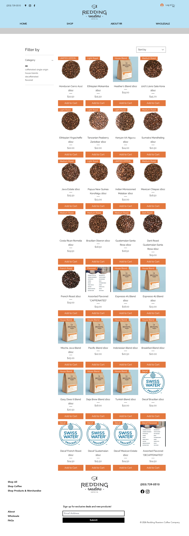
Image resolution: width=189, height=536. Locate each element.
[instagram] (29, 5)
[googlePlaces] (25, 5)
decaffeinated (31, 76)
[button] (173, 5)
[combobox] (151, 50)
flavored (29, 80)
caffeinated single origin (36, 69)
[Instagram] (147, 491)
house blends (31, 73)
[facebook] (34, 5)
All (26, 66)
